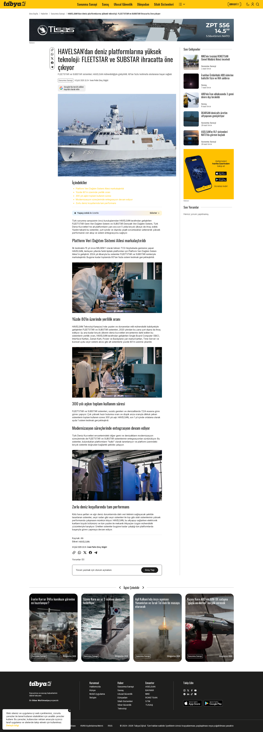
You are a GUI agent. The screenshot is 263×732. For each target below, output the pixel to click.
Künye (92, 690)
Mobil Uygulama (97, 694)
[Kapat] (70, 710)
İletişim (92, 698)
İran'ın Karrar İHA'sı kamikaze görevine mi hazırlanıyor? (53, 601)
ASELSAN (150, 687)
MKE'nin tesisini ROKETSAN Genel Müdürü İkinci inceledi (215, 58)
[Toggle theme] (248, 4)
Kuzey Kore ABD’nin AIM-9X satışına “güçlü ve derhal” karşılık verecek (207, 601)
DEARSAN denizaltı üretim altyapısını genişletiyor (214, 114)
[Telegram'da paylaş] (52, 66)
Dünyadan (143, 4)
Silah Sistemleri (164, 4)
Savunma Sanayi (87, 4)
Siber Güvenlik (124, 705)
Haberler (44, 13)
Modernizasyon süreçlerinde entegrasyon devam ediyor (104, 199)
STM (147, 701)
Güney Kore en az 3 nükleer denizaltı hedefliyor (104, 601)
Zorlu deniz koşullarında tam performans (96, 203)
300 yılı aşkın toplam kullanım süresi (93, 196)
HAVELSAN (84, 541)
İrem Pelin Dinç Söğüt (99, 80)
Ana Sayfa (33, 13)
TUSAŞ (149, 705)
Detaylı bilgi (12, 725)
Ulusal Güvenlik (123, 4)
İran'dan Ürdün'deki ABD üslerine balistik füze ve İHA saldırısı (217, 77)
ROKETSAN (151, 698)
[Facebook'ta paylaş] (52, 62)
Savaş (105, 4)
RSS (110, 726)
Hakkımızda (95, 687)
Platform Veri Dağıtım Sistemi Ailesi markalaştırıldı (100, 188)
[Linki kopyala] (52, 49)
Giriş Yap (149, 570)
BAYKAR (149, 690)
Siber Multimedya (41, 700)
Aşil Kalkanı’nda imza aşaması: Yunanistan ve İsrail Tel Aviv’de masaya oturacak (157, 602)
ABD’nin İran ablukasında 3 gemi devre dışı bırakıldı (217, 95)
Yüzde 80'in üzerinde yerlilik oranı (93, 192)
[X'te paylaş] (52, 58)
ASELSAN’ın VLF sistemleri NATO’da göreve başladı (214, 133)
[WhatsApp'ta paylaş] (52, 54)
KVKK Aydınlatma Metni (92, 726)
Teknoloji (121, 708)
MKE (147, 694)
